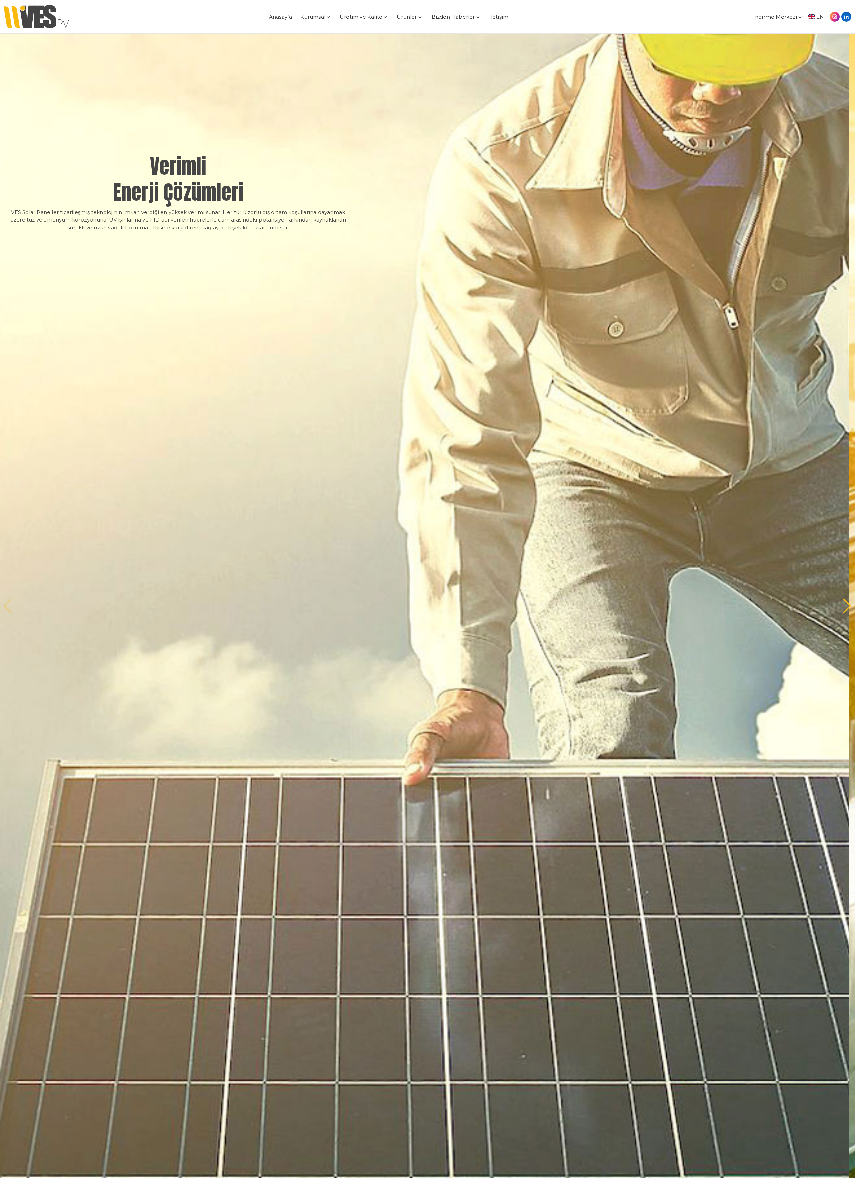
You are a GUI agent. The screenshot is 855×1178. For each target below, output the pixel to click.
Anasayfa (280, 16)
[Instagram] (835, 17)
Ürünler (407, 16)
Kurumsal (312, 16)
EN (820, 16)
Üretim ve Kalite (361, 16)
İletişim (499, 16)
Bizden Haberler (453, 16)
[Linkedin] (846, 17)
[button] (7, 606)
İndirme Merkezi (775, 16)
